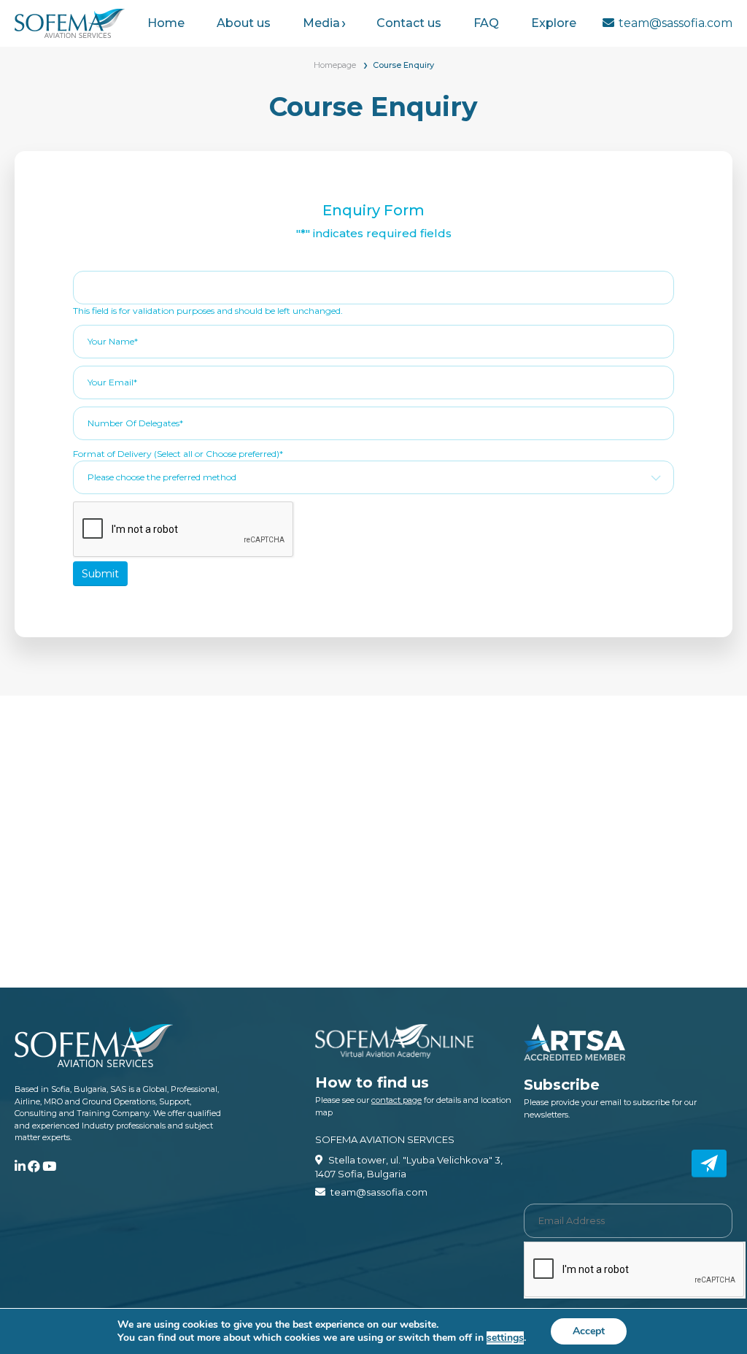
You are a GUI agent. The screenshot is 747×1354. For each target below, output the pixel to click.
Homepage (335, 65)
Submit (100, 573)
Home (166, 23)
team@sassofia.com (675, 23)
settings (505, 1338)
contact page (396, 1100)
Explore (553, 23)
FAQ (486, 23)
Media (321, 23)
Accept (589, 1331)
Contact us (408, 23)
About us (244, 23)
